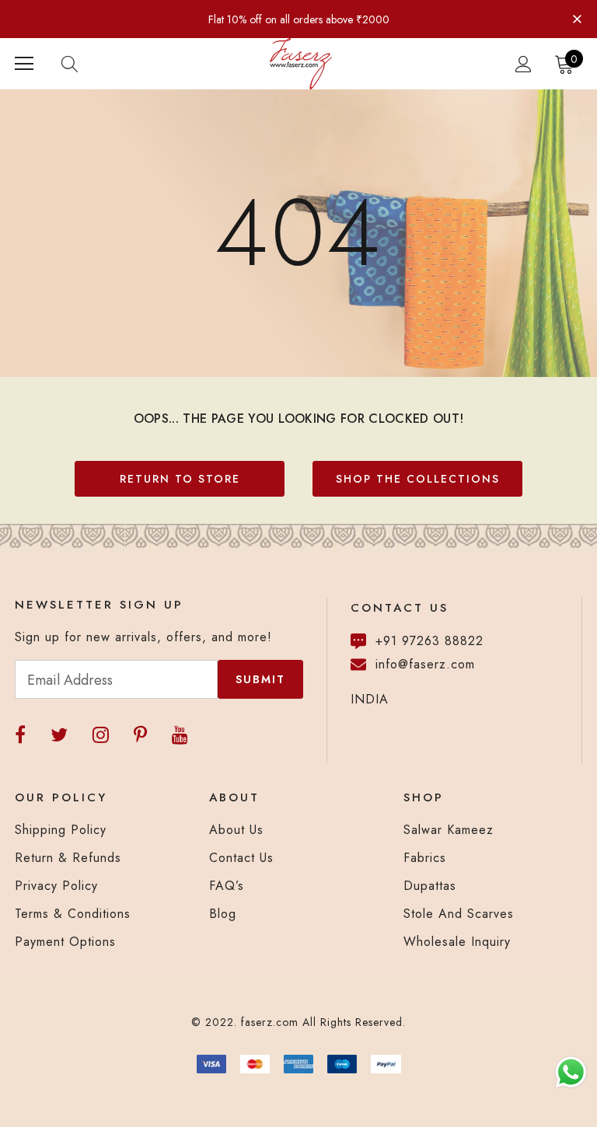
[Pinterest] (140, 735)
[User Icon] (523, 64)
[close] (577, 18)
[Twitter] (59, 735)
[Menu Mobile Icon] (24, 63)
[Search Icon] (84, 64)
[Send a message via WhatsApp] (571, 1072)
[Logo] (301, 63)
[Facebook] (20, 735)
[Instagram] (101, 735)
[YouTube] (180, 735)
